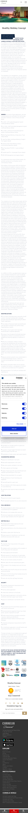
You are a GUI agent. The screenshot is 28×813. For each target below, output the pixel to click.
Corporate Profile (7, 776)
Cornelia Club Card (8, 779)
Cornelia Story (6, 774)
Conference (6, 762)
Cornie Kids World (7, 759)
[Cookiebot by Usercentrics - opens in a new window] (16, 378)
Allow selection (14, 433)
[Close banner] (25, 378)
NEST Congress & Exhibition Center (12, 802)
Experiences (6, 755)
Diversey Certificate (7, 38)
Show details (20, 424)
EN (21, 2)
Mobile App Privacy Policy (10, 787)
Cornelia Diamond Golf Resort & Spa (12, 797)
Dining (4, 753)
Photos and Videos (8, 766)
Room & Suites (7, 751)
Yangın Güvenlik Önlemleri (10, 785)
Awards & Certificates (8, 789)
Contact (5, 767)
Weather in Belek (7, 769)
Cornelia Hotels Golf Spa (9, 796)
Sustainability (6, 790)
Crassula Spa (6, 756)
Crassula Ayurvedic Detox (10, 758)
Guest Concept (7, 784)
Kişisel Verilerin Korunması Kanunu (12, 781)
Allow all (14, 428)
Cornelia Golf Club (8, 799)
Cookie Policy (6, 782)
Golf (4, 761)
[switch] (24, 408)
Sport (4, 764)
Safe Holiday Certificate (8, 36)
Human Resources (8, 778)
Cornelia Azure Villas (8, 801)
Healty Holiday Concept (8, 35)
